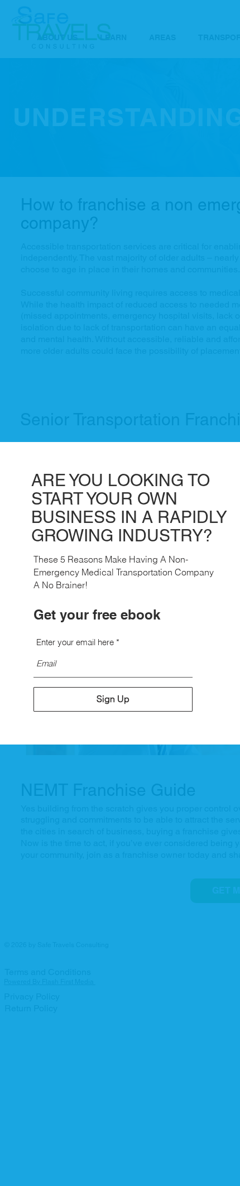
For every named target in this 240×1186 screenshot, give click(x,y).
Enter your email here (75, 642)
